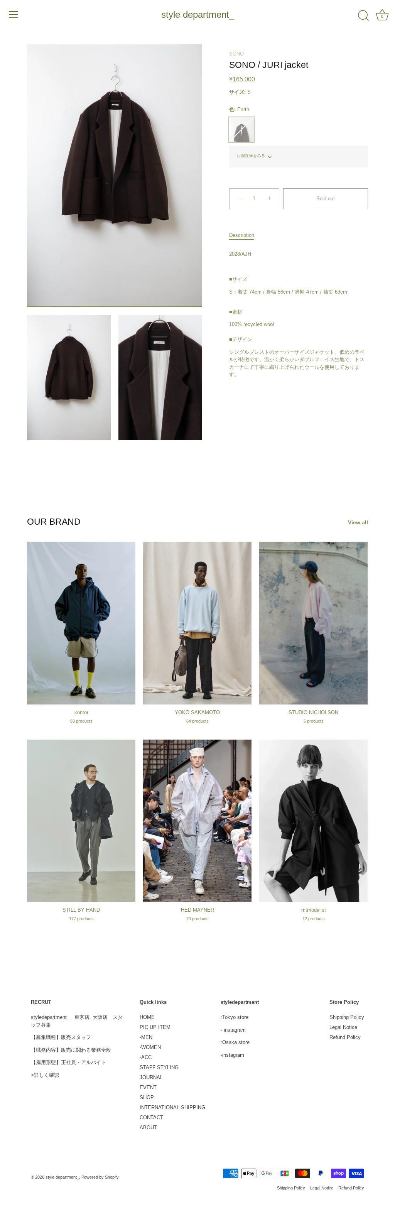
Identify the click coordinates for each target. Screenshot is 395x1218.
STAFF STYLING (159, 1067)
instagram (235, 1030)
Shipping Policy (346, 1017)
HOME (147, 1017)
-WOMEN (150, 1047)
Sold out (325, 198)
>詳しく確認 (45, 1075)
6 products (314, 721)
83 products (81, 721)
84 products (197, 721)
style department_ (197, 14)
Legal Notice (343, 1027)
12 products (313, 918)
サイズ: (237, 92)
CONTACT (151, 1117)
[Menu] (13, 14)
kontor (81, 712)
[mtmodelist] (313, 821)
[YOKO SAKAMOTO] (197, 623)
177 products (81, 918)
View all (358, 522)
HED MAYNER (197, 910)
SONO (236, 54)
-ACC (146, 1057)
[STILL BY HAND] (81, 821)
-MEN (146, 1037)
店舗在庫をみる (251, 156)
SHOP (147, 1097)
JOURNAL (151, 1077)
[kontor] (81, 623)
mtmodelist (313, 910)
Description (241, 235)
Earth (241, 129)
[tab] (245, 235)
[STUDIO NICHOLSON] (313, 623)
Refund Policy (345, 1037)
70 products (197, 918)
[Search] (363, 15)
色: (239, 109)
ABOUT (148, 1127)
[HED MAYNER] (197, 821)
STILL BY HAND (81, 910)
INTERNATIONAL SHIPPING (172, 1107)
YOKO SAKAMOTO (197, 712)
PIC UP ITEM (155, 1027)
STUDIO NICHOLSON (313, 712)
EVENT (148, 1087)
